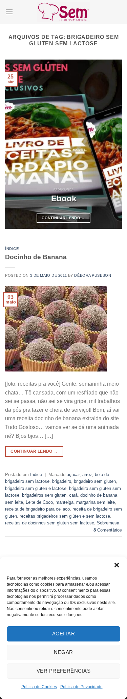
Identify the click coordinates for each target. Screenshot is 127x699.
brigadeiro (61, 481)
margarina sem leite (95, 502)
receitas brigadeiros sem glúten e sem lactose (65, 516)
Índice (12, 249)
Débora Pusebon (92, 275)
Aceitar (63, 633)
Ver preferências (63, 671)
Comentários (107, 530)
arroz (87, 474)
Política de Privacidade (81, 686)
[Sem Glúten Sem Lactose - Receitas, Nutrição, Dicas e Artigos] (63, 11)
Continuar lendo (63, 218)
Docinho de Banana (36, 257)
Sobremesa (108, 522)
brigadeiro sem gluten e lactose (35, 488)
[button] (116, 565)
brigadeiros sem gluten (44, 495)
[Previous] (16, 144)
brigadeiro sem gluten (95, 481)
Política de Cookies (39, 686)
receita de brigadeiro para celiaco (37, 509)
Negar (63, 652)
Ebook (63, 198)
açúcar (73, 474)
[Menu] (9, 11)
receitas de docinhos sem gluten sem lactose (49, 522)
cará (73, 495)
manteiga (64, 502)
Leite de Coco (39, 502)
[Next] (111, 144)
